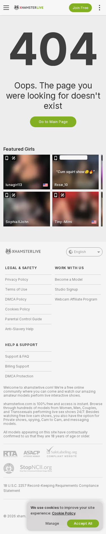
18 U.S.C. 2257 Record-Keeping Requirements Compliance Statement (51, 488)
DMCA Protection (19, 376)
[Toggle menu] (6, 7)
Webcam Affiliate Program (76, 299)
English (80, 252)
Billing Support (17, 366)
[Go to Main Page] (32, 8)
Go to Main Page (53, 122)
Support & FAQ (17, 356)
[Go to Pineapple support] (9, 468)
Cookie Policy (63, 513)
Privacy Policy (16, 280)
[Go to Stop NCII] (36, 468)
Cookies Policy (17, 309)
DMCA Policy (16, 299)
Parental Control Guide (23, 319)
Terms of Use (16, 289)
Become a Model (69, 280)
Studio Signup (66, 289)
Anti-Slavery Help (19, 329)
